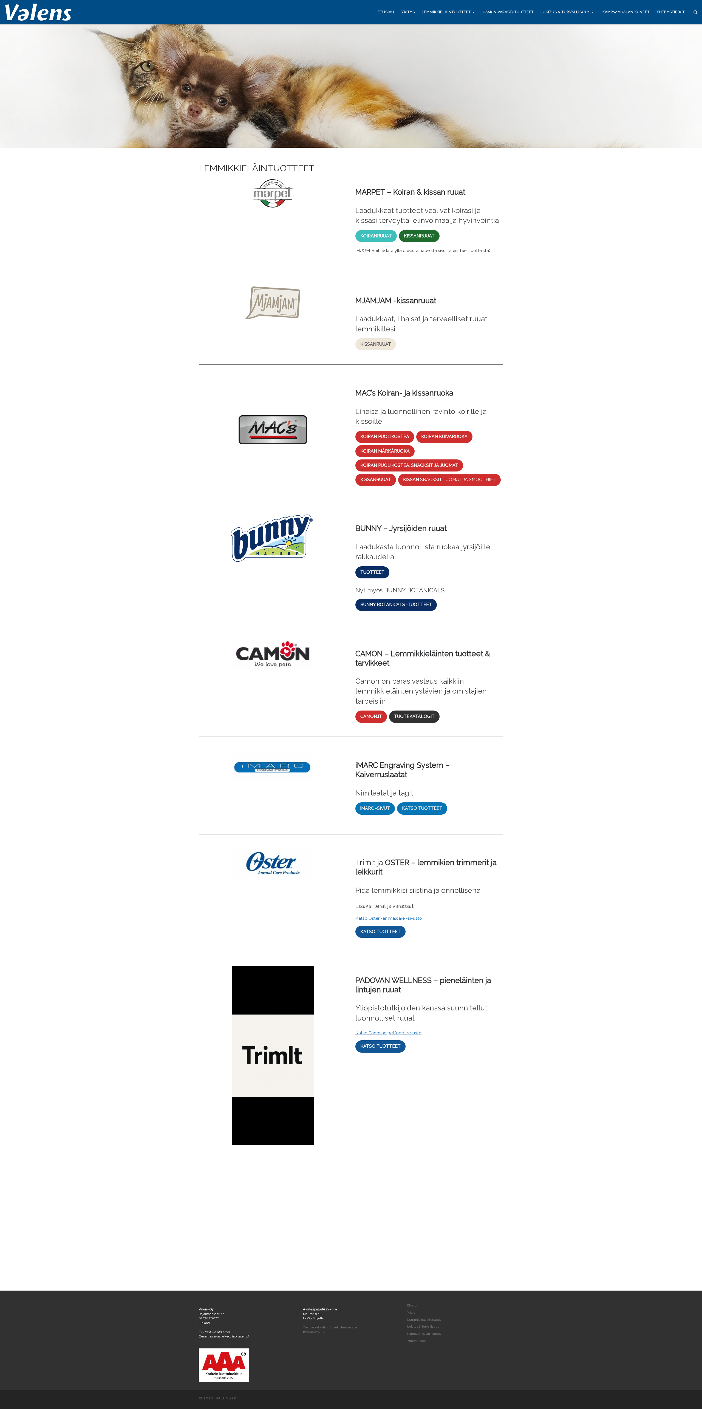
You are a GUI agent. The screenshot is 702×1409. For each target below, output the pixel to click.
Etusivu (412, 1305)
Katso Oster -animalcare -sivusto (388, 918)
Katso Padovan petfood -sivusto (388, 1032)
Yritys (411, 1312)
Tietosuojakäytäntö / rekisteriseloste (330, 1327)
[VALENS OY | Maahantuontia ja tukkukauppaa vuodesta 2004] (38, 11)
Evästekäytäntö (314, 1332)
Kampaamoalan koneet (424, 1334)
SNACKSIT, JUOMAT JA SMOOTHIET (449, 479)
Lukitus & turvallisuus (423, 1326)
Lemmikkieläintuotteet (424, 1320)
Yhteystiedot (416, 1341)
